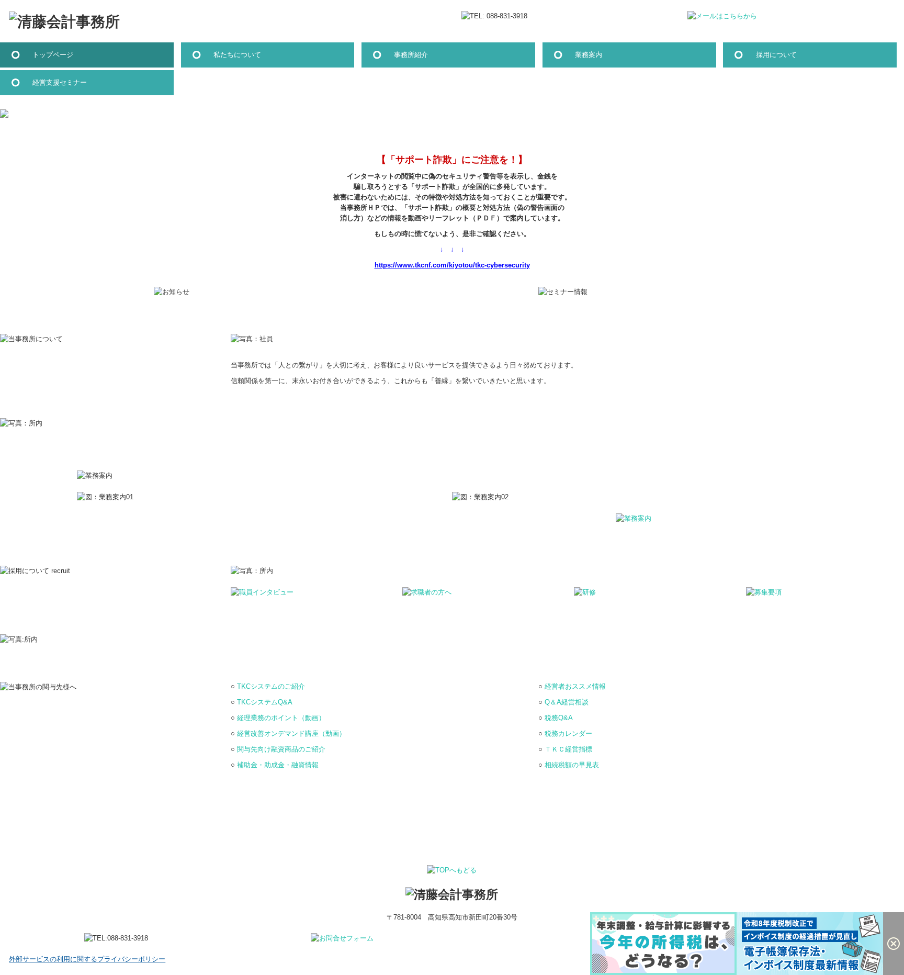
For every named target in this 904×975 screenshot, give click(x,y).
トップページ (52, 55)
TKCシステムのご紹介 (271, 686)
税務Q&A (559, 718)
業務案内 (588, 55)
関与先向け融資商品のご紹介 (281, 749)
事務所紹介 (411, 55)
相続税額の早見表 (572, 765)
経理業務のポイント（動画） (281, 718)
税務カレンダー (568, 733)
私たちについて (237, 55)
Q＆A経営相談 (567, 702)
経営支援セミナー (59, 82)
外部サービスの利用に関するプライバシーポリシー (87, 959)
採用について (776, 55)
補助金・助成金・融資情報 (278, 765)
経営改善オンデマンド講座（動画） (291, 733)
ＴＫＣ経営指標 (568, 749)
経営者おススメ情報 (575, 686)
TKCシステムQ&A (264, 702)
